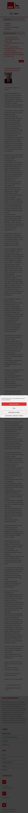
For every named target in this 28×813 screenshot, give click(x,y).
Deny (14, 408)
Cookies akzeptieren (14, 404)
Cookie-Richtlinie (8, 415)
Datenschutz (15, 415)
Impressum (21, 415)
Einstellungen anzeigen (14, 412)
